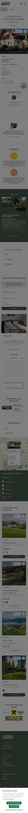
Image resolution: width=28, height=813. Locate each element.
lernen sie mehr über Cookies (8, 799)
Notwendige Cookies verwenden (14, 809)
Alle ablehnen (14, 806)
